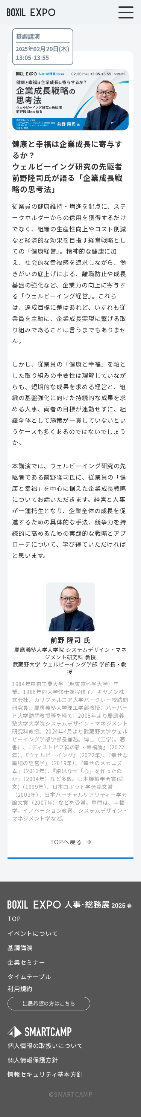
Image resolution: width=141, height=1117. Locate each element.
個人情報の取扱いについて (45, 1045)
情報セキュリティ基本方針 (45, 1074)
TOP (14, 918)
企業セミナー (26, 962)
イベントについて (33, 933)
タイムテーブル (30, 976)
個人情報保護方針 (33, 1060)
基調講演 (20, 947)
